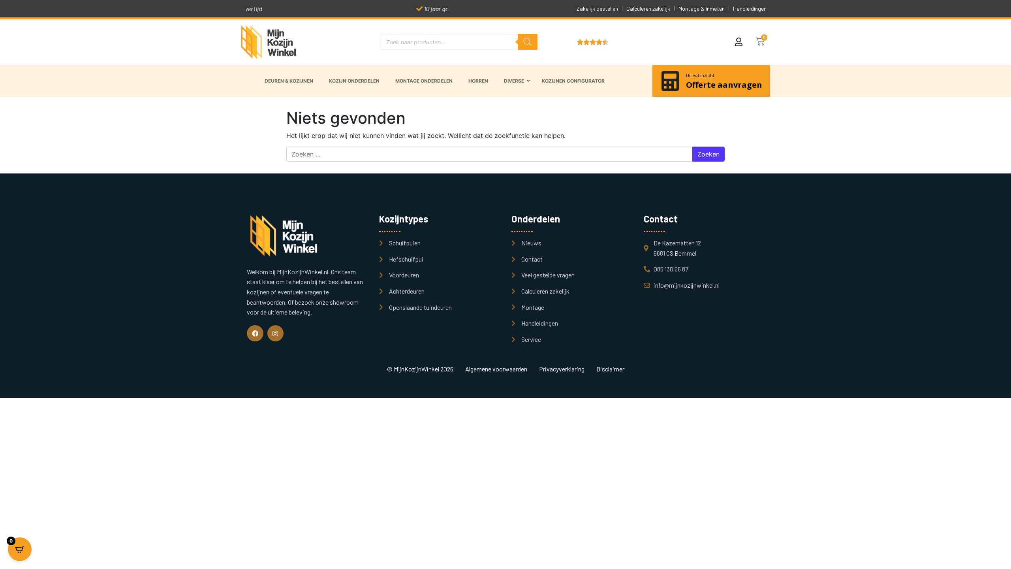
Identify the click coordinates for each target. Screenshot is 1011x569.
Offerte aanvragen (724, 84)
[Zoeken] (527, 42)
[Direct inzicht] (670, 81)
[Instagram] (275, 333)
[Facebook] (255, 333)
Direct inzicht (700, 75)
